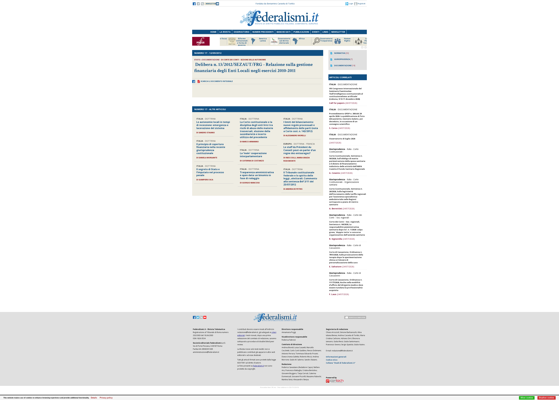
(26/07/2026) (343, 103)
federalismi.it (258, 366)
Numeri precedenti (263, 31)
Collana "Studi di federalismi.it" (340, 363)
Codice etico (331, 360)
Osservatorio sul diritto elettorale (254, 40)
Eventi (315, 31)
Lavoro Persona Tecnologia (339, 40)
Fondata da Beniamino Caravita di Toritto (275, 3)
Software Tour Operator (279, 391)
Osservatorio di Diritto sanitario (360, 40)
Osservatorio (241, 31)
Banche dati (283, 31)
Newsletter (338, 31)
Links (325, 31)
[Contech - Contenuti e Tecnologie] (334, 381)
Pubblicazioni (301, 31)
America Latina (233, 39)
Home (213, 31)
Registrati (361, 3)
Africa (272, 38)
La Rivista (225, 31)
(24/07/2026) (339, 128)
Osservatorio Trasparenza (297, 39)
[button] (349, 4)
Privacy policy (105, 398)
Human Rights (318, 39)
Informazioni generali (336, 357)
